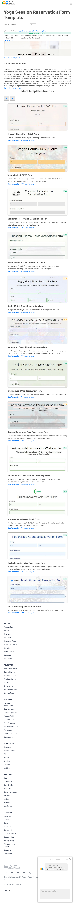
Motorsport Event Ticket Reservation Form (28, 347)
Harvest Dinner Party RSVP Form (23, 134)
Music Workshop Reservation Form (24, 606)
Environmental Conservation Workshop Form (29, 475)
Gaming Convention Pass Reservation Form (28, 432)
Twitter (12, 872)
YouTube (24, 872)
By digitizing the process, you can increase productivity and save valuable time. (37, 394)
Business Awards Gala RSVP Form (24, 519)
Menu (71, 3)
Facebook (6, 872)
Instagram (30, 872)
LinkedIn (18, 872)
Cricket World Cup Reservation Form (25, 391)
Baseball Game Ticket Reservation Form (26, 262)
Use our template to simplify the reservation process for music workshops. (35, 610)
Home (8, 31)
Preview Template (28, 140)
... (15, 31)
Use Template (9, 40)
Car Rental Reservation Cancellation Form (27, 219)
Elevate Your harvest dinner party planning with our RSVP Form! (31, 138)
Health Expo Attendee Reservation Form (27, 563)
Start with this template (12, 88)
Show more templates (12, 58)
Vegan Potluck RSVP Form (20, 175)
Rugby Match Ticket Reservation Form (26, 306)
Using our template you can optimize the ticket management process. (33, 310)
